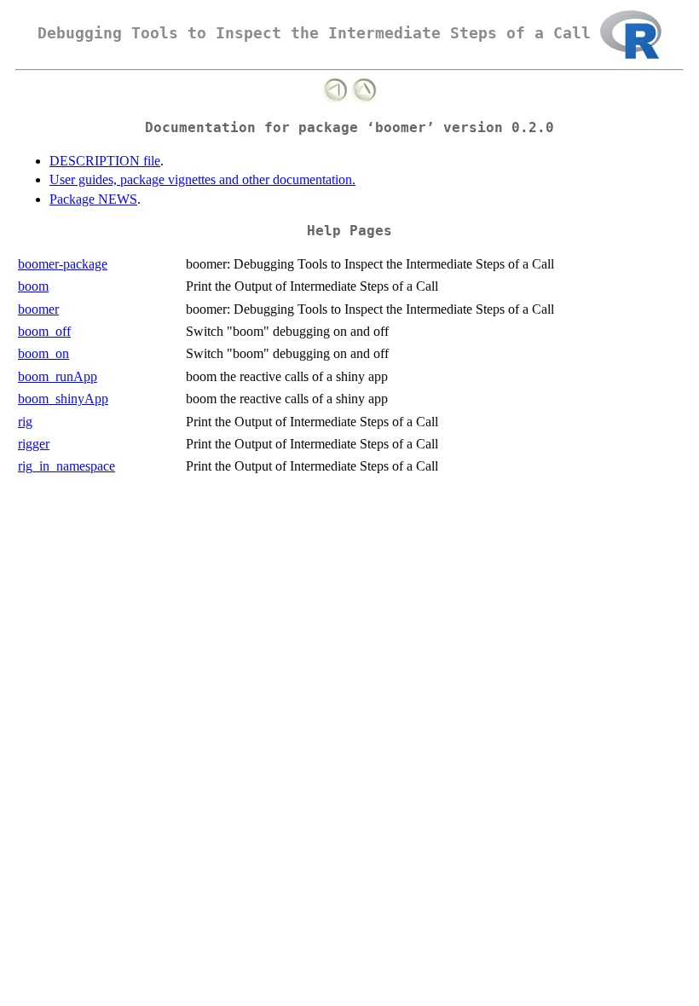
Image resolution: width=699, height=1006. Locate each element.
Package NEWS (93, 199)
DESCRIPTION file (104, 160)
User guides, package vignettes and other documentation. (202, 179)
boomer (38, 309)
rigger (33, 444)
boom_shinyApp (63, 398)
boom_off (44, 331)
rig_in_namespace (66, 466)
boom (33, 286)
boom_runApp (57, 376)
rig (25, 421)
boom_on (43, 353)
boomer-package (62, 264)
